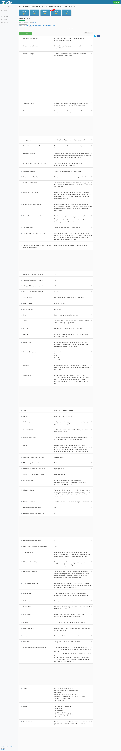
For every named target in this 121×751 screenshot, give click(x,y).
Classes (6, 23)
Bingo (54, 11)
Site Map (3, 749)
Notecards (7, 16)
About (2, 746)
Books (5, 19)
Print (66, 11)
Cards (24, 11)
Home (5, 10)
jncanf (34, 22)
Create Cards (8, 7)
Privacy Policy (12, 746)
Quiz (34, 11)
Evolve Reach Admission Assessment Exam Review (41, 25)
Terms (6, 746)
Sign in (116, 2)
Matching (45, 11)
